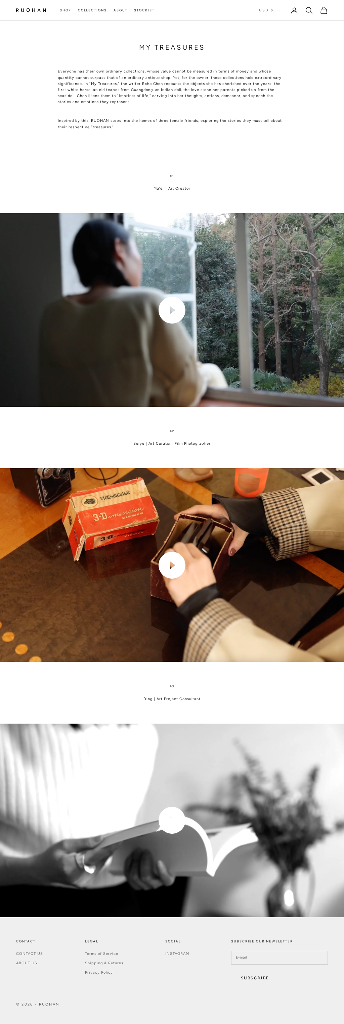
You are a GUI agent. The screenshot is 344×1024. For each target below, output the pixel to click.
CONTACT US (29, 954)
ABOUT (121, 10)
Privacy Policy (99, 972)
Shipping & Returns (104, 963)
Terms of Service (101, 954)
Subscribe (255, 978)
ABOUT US (26, 963)
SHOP (65, 10)
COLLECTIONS (92, 10)
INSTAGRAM (177, 954)
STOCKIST (144, 10)
